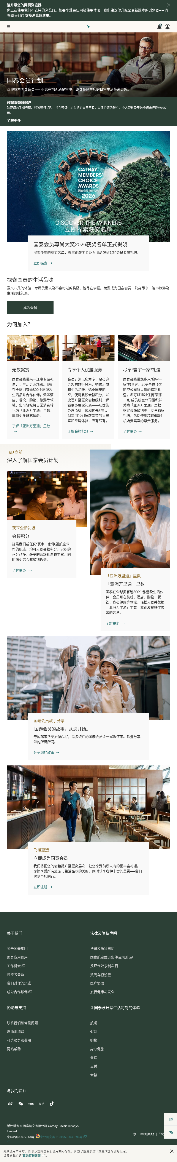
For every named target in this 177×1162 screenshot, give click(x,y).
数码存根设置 (100, 975)
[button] (33, 429)
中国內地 (147, 1134)
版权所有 (13, 1126)
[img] (168, 4)
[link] (88, 186)
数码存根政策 (32, 1155)
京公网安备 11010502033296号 (62, 1137)
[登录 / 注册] (167, 26)
